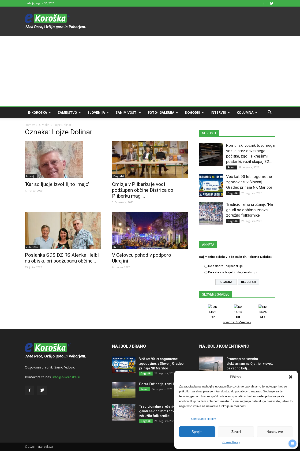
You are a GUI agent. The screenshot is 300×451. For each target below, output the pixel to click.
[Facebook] (263, 3)
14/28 (212, 314)
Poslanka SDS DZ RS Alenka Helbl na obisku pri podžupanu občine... (62, 258)
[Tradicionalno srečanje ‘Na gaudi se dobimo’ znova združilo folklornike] (211, 213)
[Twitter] (271, 3)
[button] (290, 377)
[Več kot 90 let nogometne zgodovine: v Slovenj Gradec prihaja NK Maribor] (211, 185)
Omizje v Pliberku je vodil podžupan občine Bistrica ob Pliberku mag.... (142, 190)
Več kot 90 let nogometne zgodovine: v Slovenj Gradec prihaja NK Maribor (249, 182)
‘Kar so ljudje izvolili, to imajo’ (57, 184)
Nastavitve (274, 432)
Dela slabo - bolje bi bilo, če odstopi (232, 272)
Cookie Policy (231, 442)
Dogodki (192, 112)
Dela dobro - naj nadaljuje (225, 266)
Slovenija (96, 112)
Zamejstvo (67, 112)
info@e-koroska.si (66, 377)
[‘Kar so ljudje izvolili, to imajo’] (63, 159)
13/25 (262, 314)
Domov (30, 125)
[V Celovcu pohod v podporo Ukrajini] (150, 230)
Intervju (218, 112)
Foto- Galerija (161, 112)
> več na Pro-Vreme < (237, 322)
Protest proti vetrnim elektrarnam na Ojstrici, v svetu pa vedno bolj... (250, 363)
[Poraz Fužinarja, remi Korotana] (123, 390)
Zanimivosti (126, 112)
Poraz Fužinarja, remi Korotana (163, 384)
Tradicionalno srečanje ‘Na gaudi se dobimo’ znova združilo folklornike (249, 210)
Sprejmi (197, 432)
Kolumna (245, 112)
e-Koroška (37, 112)
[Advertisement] (150, 71)
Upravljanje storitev (203, 419)
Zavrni (236, 432)
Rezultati (248, 282)
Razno (117, 247)
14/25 (238, 314)
